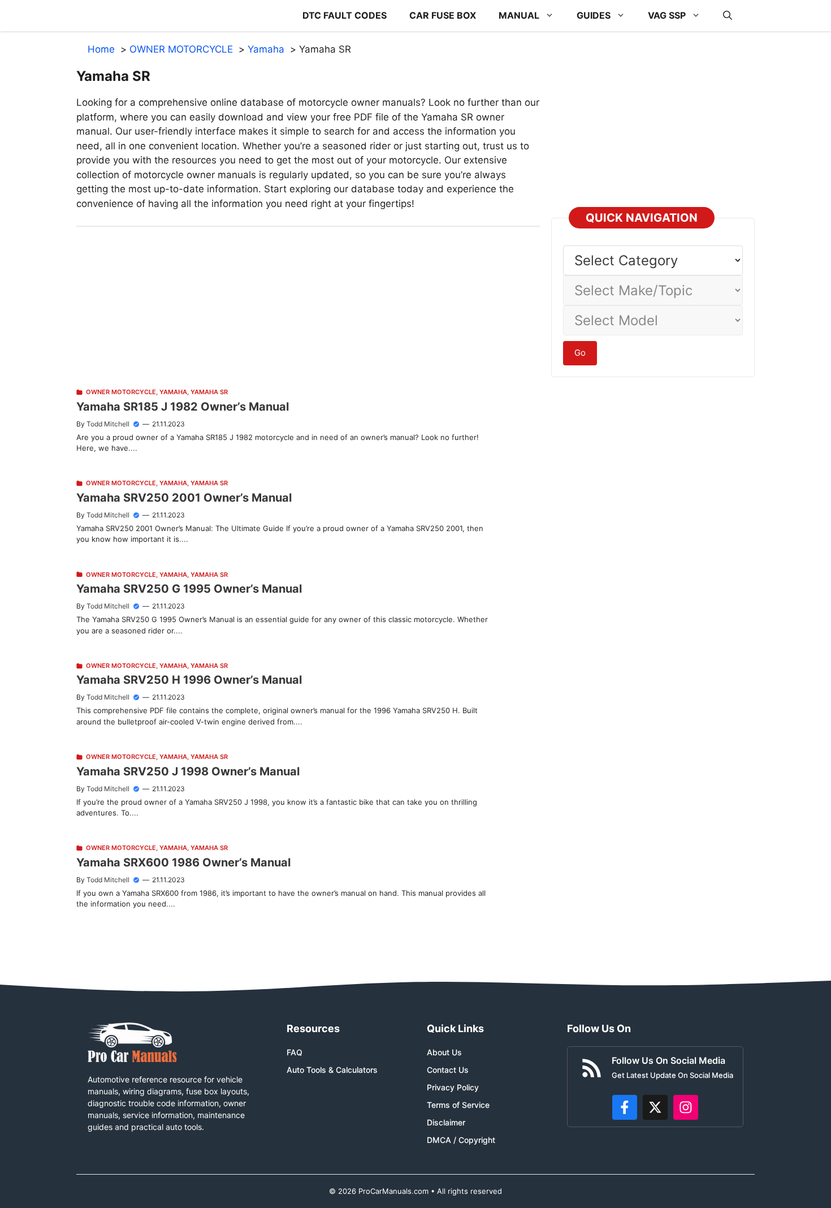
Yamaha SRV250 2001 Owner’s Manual (184, 497)
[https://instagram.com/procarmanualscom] (685, 1107)
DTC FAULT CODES (344, 15)
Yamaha (173, 392)
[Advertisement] (308, 306)
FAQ (294, 1052)
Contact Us (448, 1070)
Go (580, 352)
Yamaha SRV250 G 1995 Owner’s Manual (189, 589)
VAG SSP (667, 15)
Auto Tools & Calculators (332, 1070)
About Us (444, 1052)
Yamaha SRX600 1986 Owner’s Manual (183, 862)
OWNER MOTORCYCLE (121, 392)
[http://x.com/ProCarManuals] (655, 1107)
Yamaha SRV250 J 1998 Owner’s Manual (188, 771)
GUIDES (594, 15)
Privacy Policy (453, 1087)
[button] (727, 15)
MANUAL (519, 15)
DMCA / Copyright (461, 1140)
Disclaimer (446, 1122)
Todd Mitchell (107, 424)
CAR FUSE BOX (442, 15)
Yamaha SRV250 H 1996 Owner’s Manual (189, 680)
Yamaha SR (209, 392)
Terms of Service (458, 1105)
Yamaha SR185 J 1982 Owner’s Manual (182, 406)
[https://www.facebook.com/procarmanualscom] (624, 1107)
